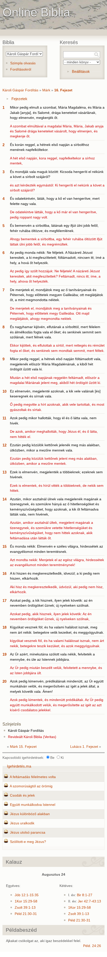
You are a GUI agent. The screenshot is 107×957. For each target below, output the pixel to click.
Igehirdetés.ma (19, 766)
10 (4, 391)
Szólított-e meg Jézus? (28, 842)
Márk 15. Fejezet (23, 747)
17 (4, 600)
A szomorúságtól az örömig (31, 786)
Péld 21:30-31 (26, 914)
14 (4, 499)
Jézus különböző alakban (30, 814)
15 (4, 546)
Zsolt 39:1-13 (25, 907)
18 (4, 627)
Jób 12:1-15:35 (27, 895)
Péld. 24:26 (92, 946)
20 (4, 681)
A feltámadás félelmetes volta (33, 777)
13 (4, 472)
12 (4, 445)
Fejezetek (19, 99)
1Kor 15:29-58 (26, 901)
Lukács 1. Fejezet (84, 747)
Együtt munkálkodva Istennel (32, 805)
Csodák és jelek (22, 795)
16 (4, 573)
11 (4, 418)
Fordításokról (20, 69)
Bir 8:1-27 (84, 895)
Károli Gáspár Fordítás (20, 90)
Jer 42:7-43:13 (89, 901)
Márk (46, 90)
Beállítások (81, 71)
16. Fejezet (63, 90)
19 (4, 654)
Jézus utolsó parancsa (27, 832)
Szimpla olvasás (23, 63)
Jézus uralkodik (22, 823)
